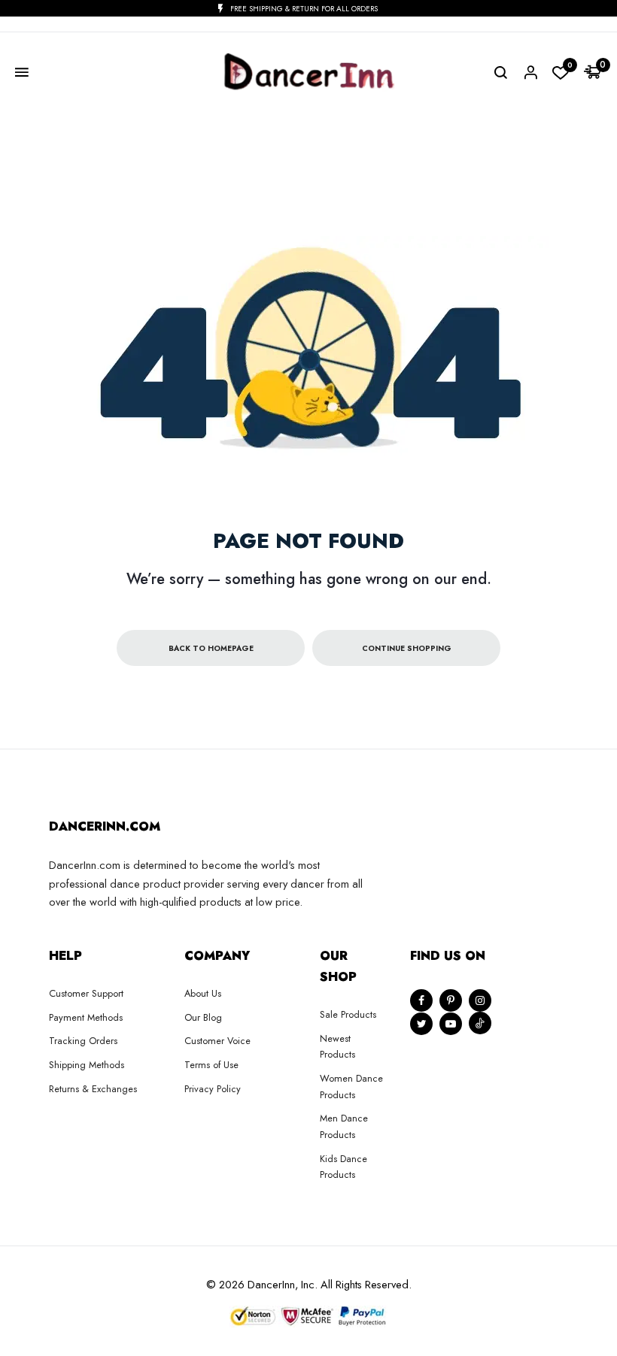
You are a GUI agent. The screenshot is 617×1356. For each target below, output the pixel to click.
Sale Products (348, 1014)
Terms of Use (211, 1065)
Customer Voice (217, 1041)
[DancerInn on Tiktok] (480, 1023)
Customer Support (86, 993)
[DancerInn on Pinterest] (450, 1000)
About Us (202, 993)
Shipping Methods (86, 1065)
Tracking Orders (83, 1041)
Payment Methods (86, 1017)
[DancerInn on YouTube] (450, 1023)
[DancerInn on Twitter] (421, 1023)
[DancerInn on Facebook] (421, 1000)
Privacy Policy (212, 1089)
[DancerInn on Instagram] (480, 1000)
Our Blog (203, 1017)
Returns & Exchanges (93, 1089)
